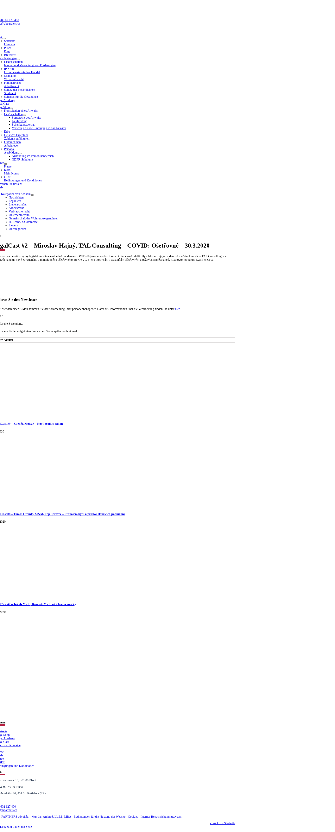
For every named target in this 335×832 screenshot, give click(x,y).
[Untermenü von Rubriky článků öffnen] (32, 195)
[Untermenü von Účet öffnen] (5, 164)
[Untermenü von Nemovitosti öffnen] (24, 115)
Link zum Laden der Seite (16, 826)
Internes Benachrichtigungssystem (161, 816)
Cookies (133, 816)
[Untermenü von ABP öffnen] (4, 38)
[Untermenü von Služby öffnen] (18, 59)
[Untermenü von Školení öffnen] (20, 153)
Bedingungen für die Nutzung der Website (99, 816)
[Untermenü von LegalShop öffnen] (11, 108)
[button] (167, 830)
